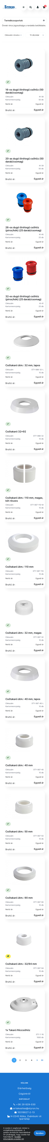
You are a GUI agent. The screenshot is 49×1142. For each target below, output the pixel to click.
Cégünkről (24, 1093)
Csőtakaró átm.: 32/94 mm (21, 963)
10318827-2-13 (26, 1112)
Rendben (40, 1133)
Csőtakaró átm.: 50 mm (19, 831)
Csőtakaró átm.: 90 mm (19, 897)
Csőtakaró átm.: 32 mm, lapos (22, 365)
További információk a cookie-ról (13, 1138)
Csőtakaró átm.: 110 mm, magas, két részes (24, 499)
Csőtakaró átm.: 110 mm (19, 566)
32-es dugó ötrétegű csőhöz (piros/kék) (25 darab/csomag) (23, 298)
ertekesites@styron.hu (25, 1108)
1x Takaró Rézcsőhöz (17, 1030)
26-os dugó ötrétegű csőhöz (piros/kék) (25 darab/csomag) (23, 229)
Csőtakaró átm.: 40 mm (19, 765)
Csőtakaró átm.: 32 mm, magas (23, 632)
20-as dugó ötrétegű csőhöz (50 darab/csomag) (24, 160)
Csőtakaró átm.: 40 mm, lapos (22, 699)
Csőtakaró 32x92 (15, 431)
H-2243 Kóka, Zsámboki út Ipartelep (26, 1117)
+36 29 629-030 (25, 1104)
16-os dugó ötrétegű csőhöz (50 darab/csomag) (24, 91)
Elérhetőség (24, 1088)
